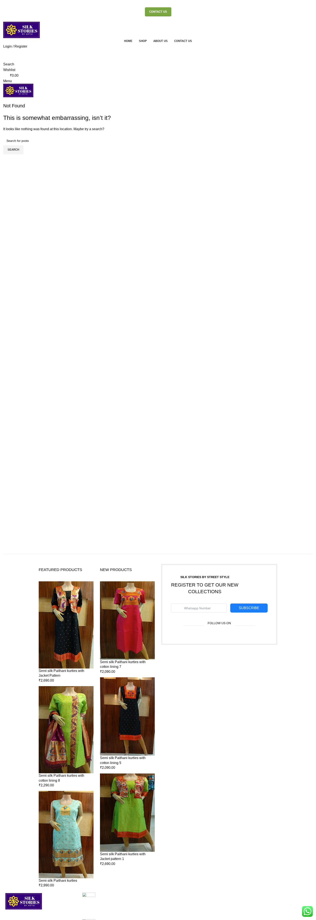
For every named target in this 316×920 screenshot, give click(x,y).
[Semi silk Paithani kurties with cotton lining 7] (127, 620)
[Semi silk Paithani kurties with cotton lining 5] (127, 716)
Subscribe (249, 608)
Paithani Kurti (277, 902)
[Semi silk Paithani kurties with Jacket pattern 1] (127, 812)
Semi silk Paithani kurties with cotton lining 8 (61, 778)
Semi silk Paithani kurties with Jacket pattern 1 (123, 856)
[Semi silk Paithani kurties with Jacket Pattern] (66, 624)
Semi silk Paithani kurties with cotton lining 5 (123, 760)
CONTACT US (158, 11)
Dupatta (273, 910)
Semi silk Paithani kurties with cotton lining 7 (123, 664)
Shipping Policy (226, 910)
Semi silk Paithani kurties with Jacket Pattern (61, 673)
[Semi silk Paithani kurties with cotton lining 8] (66, 729)
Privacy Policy (225, 902)
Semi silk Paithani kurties (58, 880)
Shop (165, 910)
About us (168, 902)
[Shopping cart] (4, 100)
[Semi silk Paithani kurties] (66, 834)
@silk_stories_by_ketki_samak (106, 909)
